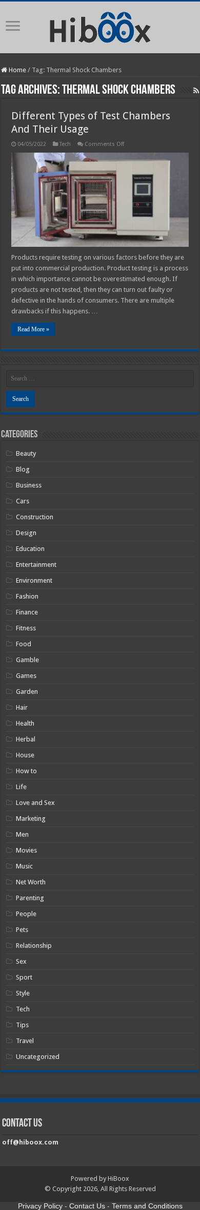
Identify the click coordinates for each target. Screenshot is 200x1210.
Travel (25, 1041)
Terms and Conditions (147, 1206)
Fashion (27, 596)
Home (16, 70)
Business (29, 485)
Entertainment (36, 564)
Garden (27, 691)
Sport (24, 977)
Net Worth (31, 882)
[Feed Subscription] (196, 91)
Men (22, 834)
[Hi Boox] (100, 25)
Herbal (25, 739)
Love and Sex (35, 802)
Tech (65, 144)
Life (21, 787)
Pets (22, 929)
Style (23, 993)
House (25, 755)
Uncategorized (37, 1056)
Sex (21, 961)
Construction (34, 517)
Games (26, 676)
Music (24, 866)
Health (25, 723)
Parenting (30, 898)
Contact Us (87, 1206)
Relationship (34, 945)
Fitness (26, 628)
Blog (23, 469)
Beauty (26, 453)
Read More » (33, 329)
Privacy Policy (40, 1206)
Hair (22, 707)
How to (26, 771)
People (26, 914)
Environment (34, 580)
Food (23, 644)
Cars (22, 501)
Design (26, 533)
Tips (22, 1025)
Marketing (31, 818)
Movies (26, 850)
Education (30, 549)
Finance (27, 612)
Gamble (27, 660)
